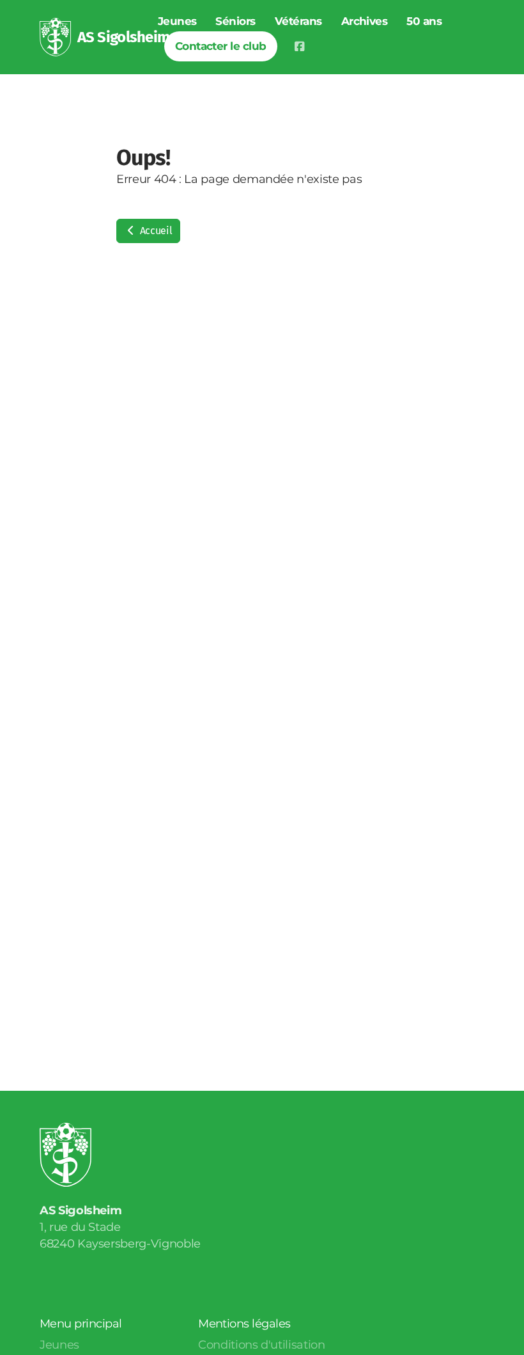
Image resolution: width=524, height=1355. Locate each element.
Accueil (154, 231)
